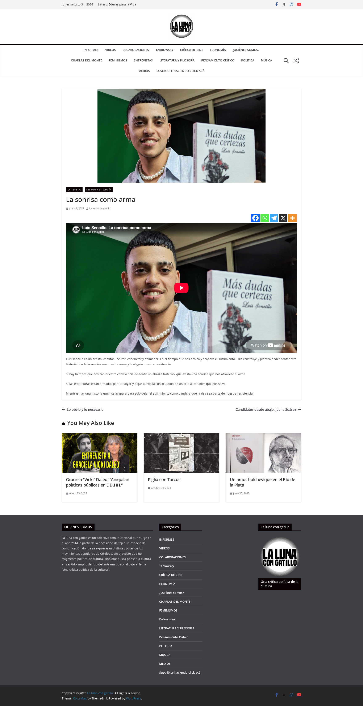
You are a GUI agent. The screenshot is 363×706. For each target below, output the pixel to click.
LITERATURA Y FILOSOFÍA (177, 60)
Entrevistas (143, 60)
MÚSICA (266, 60)
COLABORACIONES (135, 50)
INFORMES (91, 50)
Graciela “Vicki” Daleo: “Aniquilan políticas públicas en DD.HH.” (97, 482)
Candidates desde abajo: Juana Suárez (266, 409)
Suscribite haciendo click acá (180, 71)
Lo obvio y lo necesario (85, 409)
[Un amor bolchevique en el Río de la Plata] (263, 435)
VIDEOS (110, 50)
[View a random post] (296, 61)
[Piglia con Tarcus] (181, 435)
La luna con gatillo (99, 208)
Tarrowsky (164, 50)
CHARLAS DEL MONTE (86, 60)
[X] (283, 218)
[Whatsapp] (264, 218)
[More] (292, 218)
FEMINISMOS (118, 60)
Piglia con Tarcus (164, 479)
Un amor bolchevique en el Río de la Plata (262, 482)
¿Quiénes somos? (246, 50)
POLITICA (247, 60)
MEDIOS (144, 71)
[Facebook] (255, 218)
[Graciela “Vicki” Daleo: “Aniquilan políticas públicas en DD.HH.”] (99, 435)
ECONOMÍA (218, 50)
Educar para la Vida (122, 4)
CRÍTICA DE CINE (191, 50)
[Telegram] (274, 218)
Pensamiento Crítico (217, 60)
